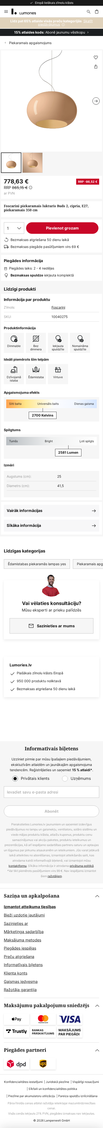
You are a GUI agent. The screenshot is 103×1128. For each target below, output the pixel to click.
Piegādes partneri (25, 1050)
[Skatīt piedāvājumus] (51, 27)
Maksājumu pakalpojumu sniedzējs (46, 1005)
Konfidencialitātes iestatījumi (23, 1082)
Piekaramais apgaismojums (30, 43)
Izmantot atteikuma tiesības (30, 906)
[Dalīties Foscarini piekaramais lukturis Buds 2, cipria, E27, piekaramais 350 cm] (95, 66)
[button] (11, 163)
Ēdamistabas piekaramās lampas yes (37, 564)
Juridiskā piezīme (57, 1082)
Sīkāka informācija (24, 525)
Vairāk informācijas (24, 510)
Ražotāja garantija (20, 989)
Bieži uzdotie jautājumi (24, 915)
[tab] (51, 943)
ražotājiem (55, 876)
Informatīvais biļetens (23, 964)
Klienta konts (15, 973)
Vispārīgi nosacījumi (85, 1082)
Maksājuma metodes (22, 940)
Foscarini (58, 307)
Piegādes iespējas (20, 948)
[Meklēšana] (88, 11)
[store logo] (26, 11)
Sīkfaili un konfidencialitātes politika (53, 1089)
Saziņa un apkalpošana (31, 896)
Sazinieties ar (16, 923)
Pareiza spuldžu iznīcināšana (77, 1096)
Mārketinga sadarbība (24, 931)
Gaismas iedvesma (21, 981)
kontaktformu (18, 866)
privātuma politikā (82, 866)
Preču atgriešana (19, 956)
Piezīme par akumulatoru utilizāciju (31, 1096)
